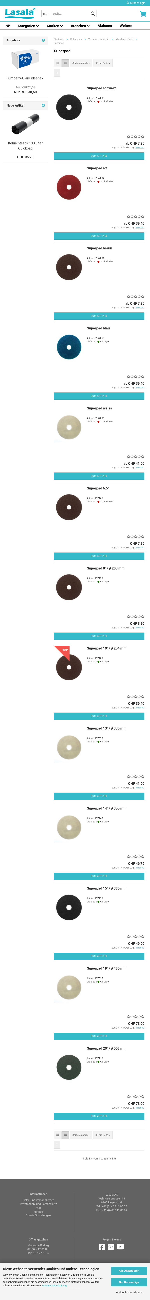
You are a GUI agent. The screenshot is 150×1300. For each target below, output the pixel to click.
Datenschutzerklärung (54, 1285)
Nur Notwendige (129, 1282)
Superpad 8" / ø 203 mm (106, 568)
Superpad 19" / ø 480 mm (107, 968)
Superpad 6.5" (98, 488)
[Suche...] (92, 13)
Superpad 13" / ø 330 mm (107, 728)
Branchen (79, 26)
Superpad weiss (99, 408)
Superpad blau (98, 328)
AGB (38, 1207)
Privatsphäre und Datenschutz (38, 1204)
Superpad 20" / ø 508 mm (107, 1048)
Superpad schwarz (101, 88)
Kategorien (27, 26)
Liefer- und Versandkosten (38, 1200)
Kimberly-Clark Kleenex (25, 78)
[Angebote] (43, 40)
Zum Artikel (99, 156)
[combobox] (81, 63)
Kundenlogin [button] (137, 2)
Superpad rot (97, 168)
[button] (58, 63)
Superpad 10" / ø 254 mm (107, 648)
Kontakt (38, 1211)
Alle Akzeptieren (129, 1270)
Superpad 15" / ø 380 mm (107, 888)
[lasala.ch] (20, 14)
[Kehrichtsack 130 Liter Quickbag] (25, 124)
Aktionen (105, 26)
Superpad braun (99, 248)
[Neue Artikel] (43, 105)
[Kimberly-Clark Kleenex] (25, 59)
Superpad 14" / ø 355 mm (107, 808)
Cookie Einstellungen (38, 1215)
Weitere (126, 26)
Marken (53, 26)
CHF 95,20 (25, 157)
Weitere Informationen (129, 1292)
